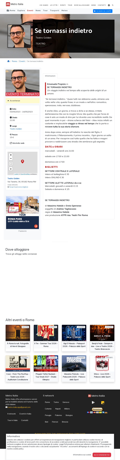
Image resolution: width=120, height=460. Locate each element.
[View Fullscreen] (11, 163)
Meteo (65, 10)
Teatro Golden (16, 129)
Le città (53, 5)
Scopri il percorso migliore (18, 187)
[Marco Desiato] (103, 403)
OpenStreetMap (25, 174)
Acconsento (102, 455)
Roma (14, 61)
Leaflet (16, 174)
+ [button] (11, 154)
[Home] (8, 61)
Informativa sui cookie (82, 454)
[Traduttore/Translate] (109, 5)
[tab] (50, 75)
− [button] (11, 158)
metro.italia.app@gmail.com (19, 407)
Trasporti (54, 10)
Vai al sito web (18, 143)
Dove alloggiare (82, 5)
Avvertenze (15, 100)
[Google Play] (93, 403)
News (93, 5)
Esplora (21, 10)
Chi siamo (44, 5)
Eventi (63, 5)
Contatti (102, 5)
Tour (70, 5)
